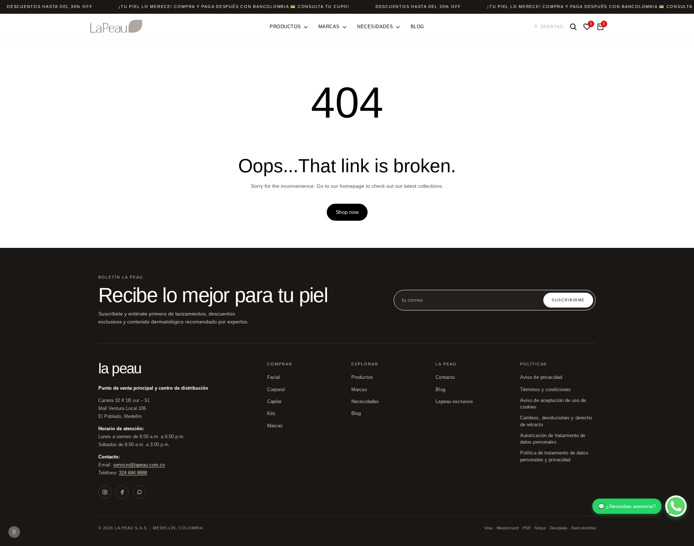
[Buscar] (573, 27)
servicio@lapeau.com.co (139, 464)
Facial (273, 377)
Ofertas (551, 26)
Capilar (274, 401)
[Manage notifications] (14, 532)
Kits (271, 413)
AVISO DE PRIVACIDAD (541, 377)
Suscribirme (568, 300)
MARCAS (359, 389)
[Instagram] (104, 492)
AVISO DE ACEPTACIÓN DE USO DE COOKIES (553, 404)
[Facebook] (122, 492)
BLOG (356, 413)
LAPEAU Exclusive (454, 401)
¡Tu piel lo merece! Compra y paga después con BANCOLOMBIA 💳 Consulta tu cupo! (234, 6)
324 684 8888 (133, 472)
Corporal (276, 389)
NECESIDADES (365, 401)
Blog (440, 389)
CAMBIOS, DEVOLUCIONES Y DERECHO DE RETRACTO (556, 421)
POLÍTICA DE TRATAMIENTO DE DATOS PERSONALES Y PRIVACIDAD (554, 456)
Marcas (275, 425)
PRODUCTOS (362, 377)
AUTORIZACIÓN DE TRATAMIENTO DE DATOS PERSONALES (553, 439)
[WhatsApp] (139, 492)
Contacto (445, 377)
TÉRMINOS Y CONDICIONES (545, 389)
